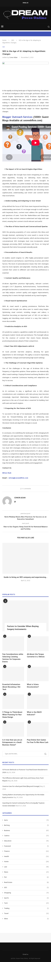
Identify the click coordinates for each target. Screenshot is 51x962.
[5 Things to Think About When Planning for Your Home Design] (13, 701)
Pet (26, 877)
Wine (26, 919)
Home (4, 40)
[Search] (48, 26)
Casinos (26, 836)
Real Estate (26, 882)
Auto (26, 820)
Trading (26, 908)
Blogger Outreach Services (17, 117)
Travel (26, 913)
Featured (26, 846)
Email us (25, 3)
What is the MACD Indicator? (34, 713)
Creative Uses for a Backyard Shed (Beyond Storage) (20, 786)
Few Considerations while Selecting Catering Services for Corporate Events (12, 658)
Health (26, 856)
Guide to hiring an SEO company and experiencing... (25, 577)
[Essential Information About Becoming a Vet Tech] (13, 674)
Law (26, 867)
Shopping (26, 893)
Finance (26, 851)
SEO (12, 40)
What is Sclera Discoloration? (33, 685)
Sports (26, 898)
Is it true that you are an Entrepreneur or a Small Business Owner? (12, 742)
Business (26, 830)
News (26, 872)
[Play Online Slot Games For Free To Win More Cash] (38, 729)
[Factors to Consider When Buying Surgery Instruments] (25, 615)
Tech (26, 903)
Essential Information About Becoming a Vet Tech (11, 686)
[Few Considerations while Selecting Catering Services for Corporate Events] (13, 643)
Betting (26, 825)
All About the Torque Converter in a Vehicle (35, 655)
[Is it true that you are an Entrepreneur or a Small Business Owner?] (13, 729)
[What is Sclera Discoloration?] (38, 674)
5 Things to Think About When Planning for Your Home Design (12, 714)
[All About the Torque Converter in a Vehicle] (38, 643)
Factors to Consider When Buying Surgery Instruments (23, 628)
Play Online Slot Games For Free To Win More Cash (37, 741)
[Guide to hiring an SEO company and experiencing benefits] (25, 558)
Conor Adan (13, 57)
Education (26, 841)
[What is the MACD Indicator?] (38, 701)
